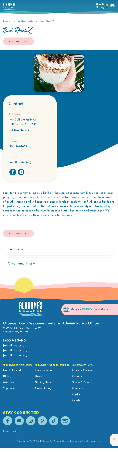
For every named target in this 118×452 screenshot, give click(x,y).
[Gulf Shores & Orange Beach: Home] (9, 7)
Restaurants (25, 21)
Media (76, 394)
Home (7, 21)
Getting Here (43, 382)
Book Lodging (43, 370)
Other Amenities (20, 263)
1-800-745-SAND (14, 340)
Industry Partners (82, 370)
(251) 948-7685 (17, 146)
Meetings (77, 388)
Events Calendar (13, 370)
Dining (7, 376)
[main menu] (112, 6)
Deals (38, 376)
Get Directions (17, 130)
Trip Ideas (9, 388)
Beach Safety (43, 388)
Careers (77, 376)
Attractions (10, 382)
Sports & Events (82, 382)
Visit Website (17, 41)
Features (14, 249)
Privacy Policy (10, 431)
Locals (76, 400)
